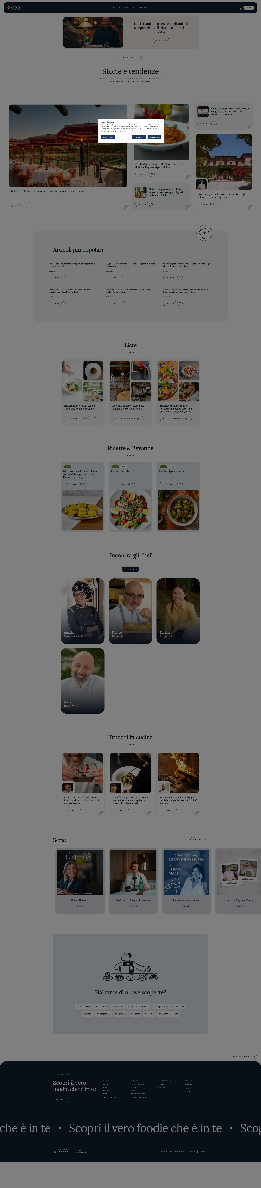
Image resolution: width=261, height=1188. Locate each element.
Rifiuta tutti (139, 137)
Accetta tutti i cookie (154, 137)
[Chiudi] (161, 121)
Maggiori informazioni (120, 131)
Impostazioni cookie (108, 137)
